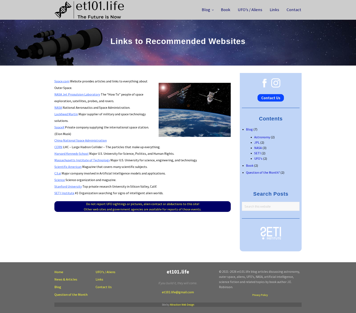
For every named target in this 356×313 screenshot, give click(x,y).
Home (58, 272)
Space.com (61, 81)
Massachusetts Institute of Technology (82, 160)
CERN (58, 147)
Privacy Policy (260, 295)
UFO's (258, 158)
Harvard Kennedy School (71, 153)
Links (99, 279)
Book (249, 165)
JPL (257, 142)
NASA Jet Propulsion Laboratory (77, 94)
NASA (58, 107)
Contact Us (270, 97)
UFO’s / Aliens (105, 272)
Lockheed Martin (66, 114)
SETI (257, 153)
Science (59, 180)
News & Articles (65, 279)
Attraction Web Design (182, 304)
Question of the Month (71, 294)
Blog (249, 129)
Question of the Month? (263, 172)
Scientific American (68, 167)
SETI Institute (64, 193)
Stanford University (68, 186)
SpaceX (59, 127)
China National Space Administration (80, 140)
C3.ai (57, 173)
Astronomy (262, 137)
